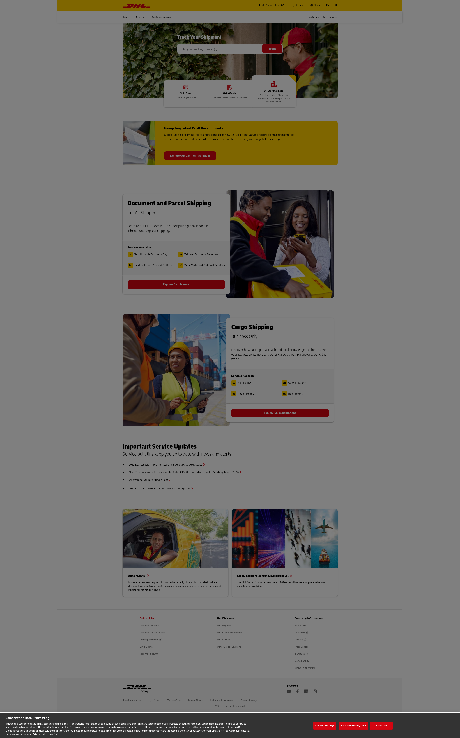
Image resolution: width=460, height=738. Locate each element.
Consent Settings (324, 725)
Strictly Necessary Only (353, 725)
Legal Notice (54, 734)
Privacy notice (40, 734)
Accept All (381, 725)
